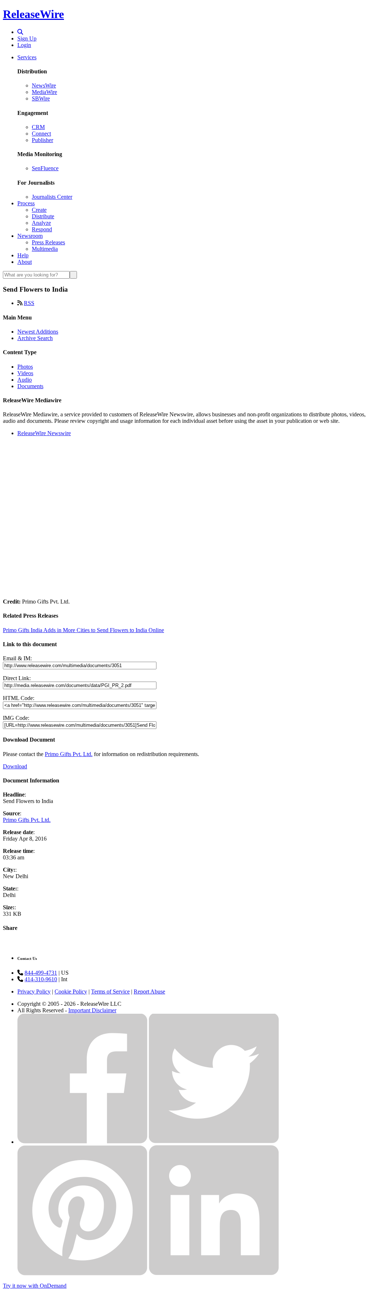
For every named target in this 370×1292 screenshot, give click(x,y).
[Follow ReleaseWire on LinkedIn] (214, 1273)
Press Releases (48, 242)
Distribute (43, 216)
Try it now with (34, 1286)
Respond (42, 229)
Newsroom (30, 236)
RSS (29, 303)
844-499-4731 (41, 973)
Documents (30, 386)
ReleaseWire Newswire (44, 433)
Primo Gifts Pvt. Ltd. (68, 754)
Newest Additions (37, 332)
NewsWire (44, 85)
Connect (41, 133)
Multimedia (45, 249)
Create (39, 210)
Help (23, 255)
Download (15, 766)
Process (26, 203)
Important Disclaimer (92, 1010)
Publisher (42, 140)
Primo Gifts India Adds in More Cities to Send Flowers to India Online (83, 630)
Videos (25, 373)
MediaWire (44, 92)
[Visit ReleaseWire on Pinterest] (82, 1273)
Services (26, 57)
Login (24, 45)
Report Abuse (149, 991)
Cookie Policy (71, 991)
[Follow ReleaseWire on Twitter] (214, 1142)
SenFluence (45, 168)
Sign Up (26, 38)
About (24, 262)
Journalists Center (52, 197)
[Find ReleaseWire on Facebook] (82, 1142)
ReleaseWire (33, 14)
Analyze (41, 223)
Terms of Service (110, 991)
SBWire (41, 98)
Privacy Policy (34, 991)
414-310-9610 (41, 979)
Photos (25, 367)
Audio (24, 380)
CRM (38, 127)
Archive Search (35, 338)
